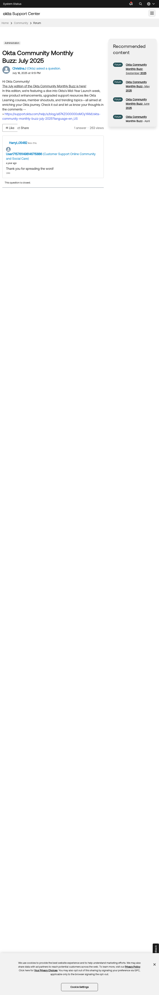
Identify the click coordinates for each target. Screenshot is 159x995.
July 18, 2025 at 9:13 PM (26, 73)
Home (5, 23)
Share (25, 128)
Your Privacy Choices (45, 970)
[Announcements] (131, 4)
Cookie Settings (79, 987)
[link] (136, 69)
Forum (37, 23)
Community (21, 23)
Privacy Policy (132, 966)
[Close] (154, 964)
